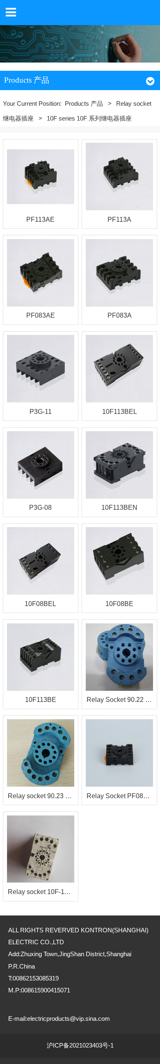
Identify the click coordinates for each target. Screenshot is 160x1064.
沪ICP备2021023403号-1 (80, 1045)
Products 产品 (84, 103)
